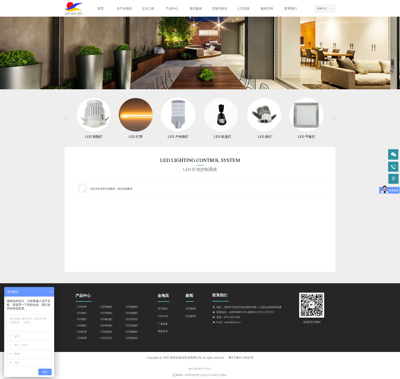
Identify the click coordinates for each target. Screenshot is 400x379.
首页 (101, 8)
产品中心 (172, 8)
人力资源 (243, 8)
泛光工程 (148, 8)
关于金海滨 (124, 8)
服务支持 (267, 8)
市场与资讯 (219, 8)
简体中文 (322, 8)
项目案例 (195, 8)
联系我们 (290, 8)
